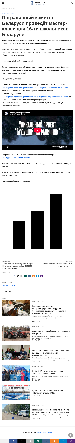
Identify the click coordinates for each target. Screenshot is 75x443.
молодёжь (5, 285)
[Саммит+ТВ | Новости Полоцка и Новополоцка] (37, 3)
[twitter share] (18, 276)
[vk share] (29, 276)
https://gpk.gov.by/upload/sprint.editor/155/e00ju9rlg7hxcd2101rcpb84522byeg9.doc (35, 88)
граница (13, 285)
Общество (5, 13)
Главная (4, 8)
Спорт (34, 366)
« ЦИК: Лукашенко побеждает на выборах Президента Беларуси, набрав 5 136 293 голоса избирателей (17, 266)
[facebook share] (14, 276)
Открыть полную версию (44, 432)
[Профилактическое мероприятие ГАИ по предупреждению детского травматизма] (16, 412)
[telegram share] (37, 276)
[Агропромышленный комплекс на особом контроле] (16, 333)
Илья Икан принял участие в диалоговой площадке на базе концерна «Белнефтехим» (50, 352)
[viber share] (41, 276)
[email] (30, 441)
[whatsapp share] (25, 276)
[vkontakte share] (46, 441)
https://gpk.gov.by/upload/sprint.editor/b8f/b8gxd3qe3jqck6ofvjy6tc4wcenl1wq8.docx (35, 97)
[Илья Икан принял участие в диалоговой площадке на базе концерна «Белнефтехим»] (16, 352)
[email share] (22, 276)
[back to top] (70, 435)
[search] (72, 3)
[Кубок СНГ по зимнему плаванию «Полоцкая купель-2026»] (16, 373)
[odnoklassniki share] (33, 276)
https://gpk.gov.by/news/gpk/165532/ (16, 158)
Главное (12, 8)
